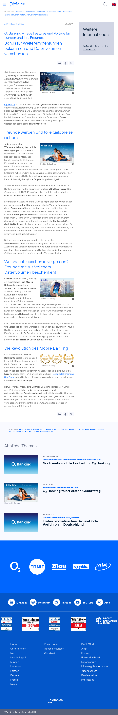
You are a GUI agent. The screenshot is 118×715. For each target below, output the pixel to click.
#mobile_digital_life (16, 431)
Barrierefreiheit (89, 675)
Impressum (87, 679)
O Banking (10, 104)
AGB (84, 648)
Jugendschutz (89, 670)
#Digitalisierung (39, 429)
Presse (14, 679)
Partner (14, 670)
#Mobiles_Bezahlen (76, 429)
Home (13, 644)
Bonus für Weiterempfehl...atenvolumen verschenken (26, 15)
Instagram (44, 602)
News (13, 684)
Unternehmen (18, 648)
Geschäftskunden (54, 648)
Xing (107, 602)
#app (87, 429)
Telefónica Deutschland (25, 11)
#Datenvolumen (25, 429)
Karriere (14, 675)
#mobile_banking (97, 429)
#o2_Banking (34, 431)
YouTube (88, 602)
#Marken (49, 429)
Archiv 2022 (67, 11)
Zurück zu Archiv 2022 (14, 23)
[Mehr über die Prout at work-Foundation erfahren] (106, 624)
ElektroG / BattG (90, 657)
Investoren (16, 666)
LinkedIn (21, 602)
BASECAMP (88, 644)
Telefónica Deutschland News (49, 11)
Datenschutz (88, 662)
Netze (13, 653)
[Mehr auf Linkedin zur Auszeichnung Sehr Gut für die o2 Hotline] (55, 624)
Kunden (14, 662)
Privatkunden (51, 644)
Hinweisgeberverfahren (94, 666)
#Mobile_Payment (61, 429)
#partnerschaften (46, 431)
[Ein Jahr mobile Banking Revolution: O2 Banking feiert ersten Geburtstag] (57, 493)
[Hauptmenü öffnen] (4, 4)
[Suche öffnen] (105, 4)
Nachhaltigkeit (18, 657)
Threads (66, 602)
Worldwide (50, 653)
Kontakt (85, 653)
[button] (59, 63)
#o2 (26, 431)
